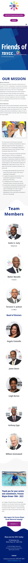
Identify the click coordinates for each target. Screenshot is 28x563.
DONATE (13, 524)
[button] (26, 24)
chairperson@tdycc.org (14, 560)
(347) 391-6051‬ (20, 559)
